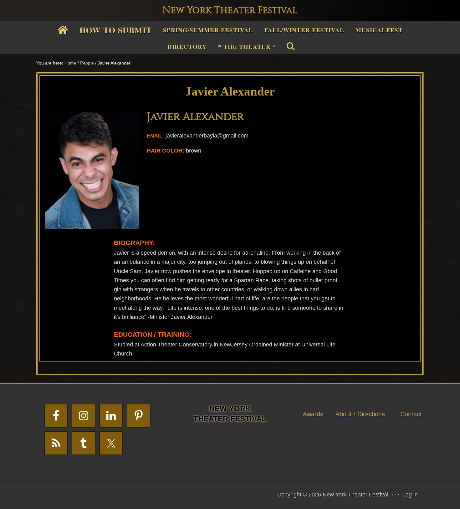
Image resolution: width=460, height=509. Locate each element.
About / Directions (360, 414)
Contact (411, 414)
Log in (410, 494)
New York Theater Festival (230, 10)
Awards (313, 414)
